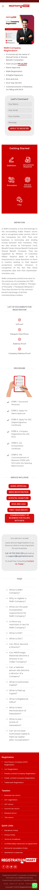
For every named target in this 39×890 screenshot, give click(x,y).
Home (6, 884)
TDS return (8, 817)
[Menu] (3, 6)
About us (13, 884)
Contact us (30, 884)
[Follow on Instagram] (7, 867)
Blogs (21, 884)
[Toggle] (7, 590)
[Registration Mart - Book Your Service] (19, 6)
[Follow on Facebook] (3, 867)
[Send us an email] (15, 867)
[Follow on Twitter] (11, 867)
